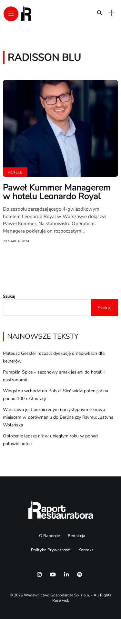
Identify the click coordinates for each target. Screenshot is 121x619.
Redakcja (76, 536)
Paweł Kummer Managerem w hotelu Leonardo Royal (57, 192)
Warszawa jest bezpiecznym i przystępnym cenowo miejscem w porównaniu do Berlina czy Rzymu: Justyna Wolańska (58, 417)
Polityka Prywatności (51, 550)
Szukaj (9, 296)
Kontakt (85, 550)
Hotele (15, 172)
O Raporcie (49, 536)
